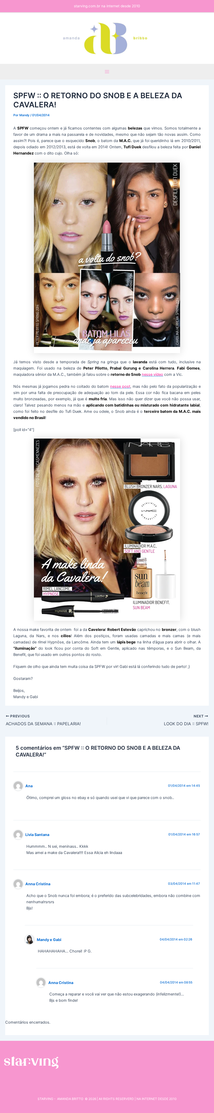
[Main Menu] (107, 71)
